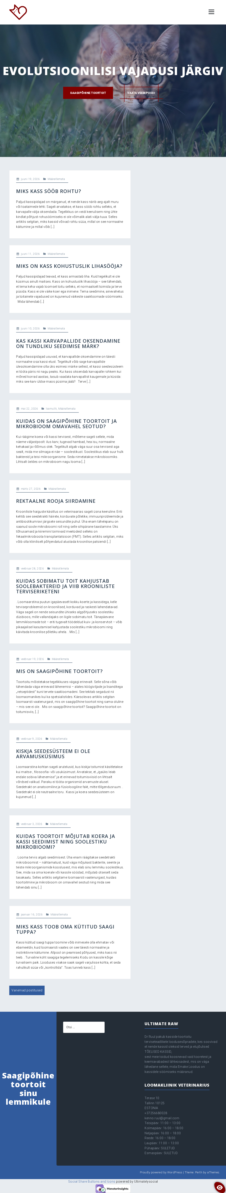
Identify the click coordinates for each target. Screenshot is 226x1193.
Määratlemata (56, 179)
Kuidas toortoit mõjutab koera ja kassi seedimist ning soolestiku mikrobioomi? (65, 841)
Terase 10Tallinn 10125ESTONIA (155, 1103)
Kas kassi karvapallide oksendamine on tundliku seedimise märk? (68, 343)
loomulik (51, 408)
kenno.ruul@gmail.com (162, 1118)
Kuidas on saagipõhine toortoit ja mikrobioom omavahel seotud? (66, 423)
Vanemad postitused (26, 990)
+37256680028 (156, 1113)
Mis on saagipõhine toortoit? (59, 671)
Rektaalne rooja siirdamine (56, 500)
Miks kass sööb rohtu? (48, 191)
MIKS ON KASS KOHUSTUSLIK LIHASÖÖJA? (69, 266)
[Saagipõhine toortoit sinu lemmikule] (18, 12)
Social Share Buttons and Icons (91, 1181)
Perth (198, 1172)
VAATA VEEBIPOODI (141, 93)
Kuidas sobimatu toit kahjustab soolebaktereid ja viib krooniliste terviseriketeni (65, 586)
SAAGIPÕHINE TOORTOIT (88, 93)
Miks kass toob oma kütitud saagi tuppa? (65, 929)
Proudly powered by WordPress (161, 1172)
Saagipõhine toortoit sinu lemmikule (28, 1088)
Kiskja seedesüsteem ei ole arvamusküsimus (53, 754)
